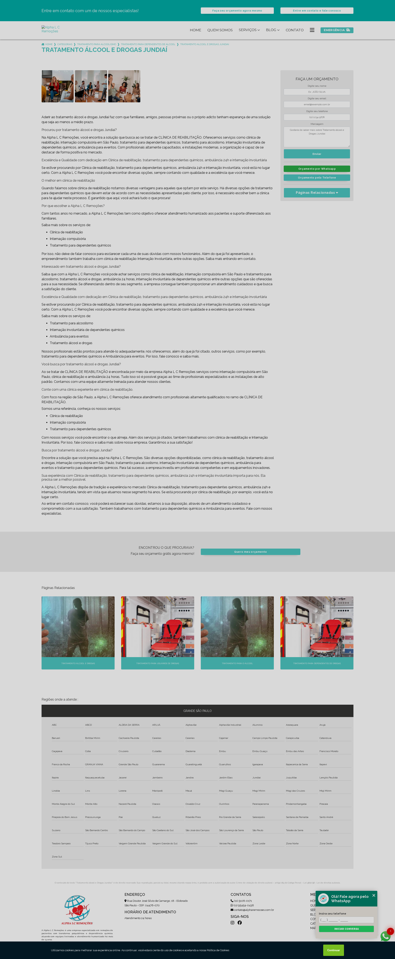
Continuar (333, 950)
